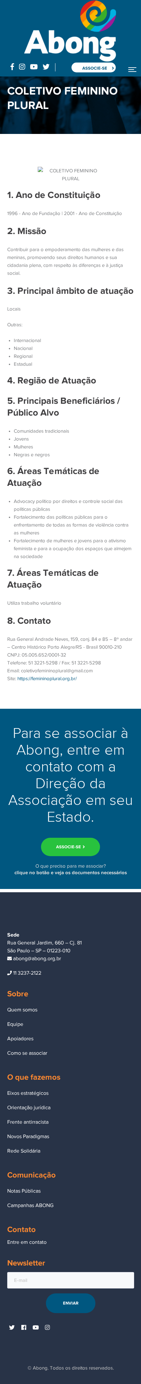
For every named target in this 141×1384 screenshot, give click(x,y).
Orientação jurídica (28, 1108)
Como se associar (27, 1053)
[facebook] (24, 1328)
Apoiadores (20, 1039)
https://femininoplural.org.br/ (47, 678)
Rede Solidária (23, 1151)
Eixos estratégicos (28, 1093)
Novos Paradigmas (28, 1136)
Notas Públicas (24, 1191)
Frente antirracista (28, 1122)
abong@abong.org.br (36, 959)
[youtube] (36, 1328)
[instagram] (47, 1328)
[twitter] (12, 1328)
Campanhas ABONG (30, 1205)
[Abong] (70, 30)
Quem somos (22, 1010)
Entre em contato (27, 1242)
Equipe (15, 1024)
